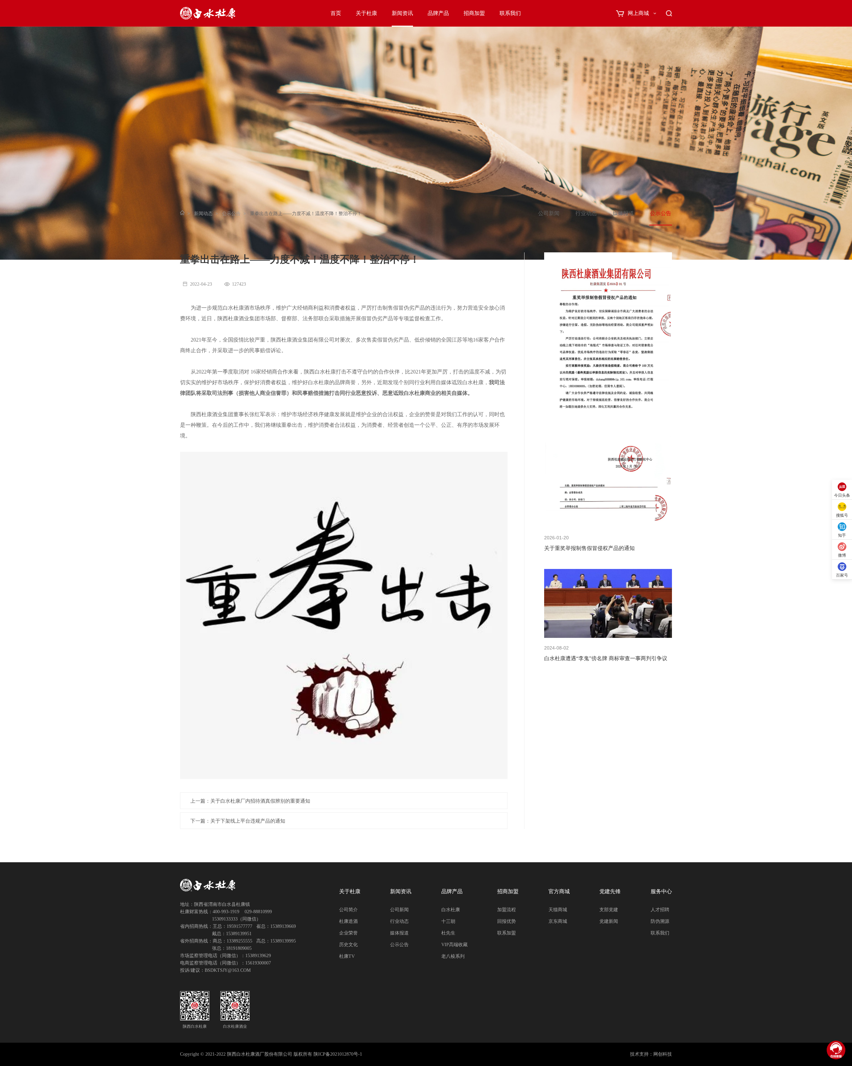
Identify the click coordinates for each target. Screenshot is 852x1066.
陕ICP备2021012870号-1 (338, 1054)
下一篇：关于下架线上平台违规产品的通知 (237, 821)
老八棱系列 (453, 956)
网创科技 (662, 1054)
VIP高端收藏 (454, 944)
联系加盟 (506, 933)
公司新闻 (548, 213)
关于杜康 (366, 13)
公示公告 (231, 213)
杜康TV (347, 956)
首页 (335, 13)
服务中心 (661, 891)
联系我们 (510, 13)
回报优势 (506, 921)
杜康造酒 (348, 921)
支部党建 (608, 909)
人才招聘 (660, 909)
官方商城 (559, 891)
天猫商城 (557, 909)
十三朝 (448, 921)
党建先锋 (610, 891)
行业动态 (586, 213)
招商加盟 (474, 13)
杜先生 (448, 933)
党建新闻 (608, 921)
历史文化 (348, 944)
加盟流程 (506, 909)
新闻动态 (203, 213)
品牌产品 (438, 13)
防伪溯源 (660, 921)
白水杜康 (450, 909)
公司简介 (348, 909)
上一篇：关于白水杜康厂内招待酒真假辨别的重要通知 (250, 801)
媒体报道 (623, 213)
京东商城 (557, 921)
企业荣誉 (348, 933)
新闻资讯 (402, 13)
